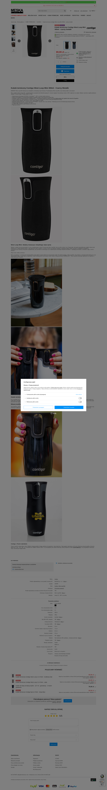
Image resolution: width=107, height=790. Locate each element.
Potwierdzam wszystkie (69, 407)
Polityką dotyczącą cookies (57, 387)
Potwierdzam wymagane (38, 407)
